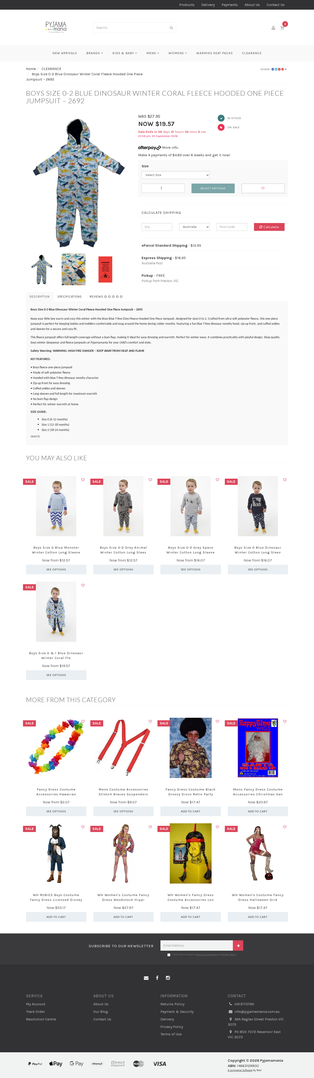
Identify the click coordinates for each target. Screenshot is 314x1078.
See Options (56, 569)
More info (169, 147)
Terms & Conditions (206, 954)
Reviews (97, 296)
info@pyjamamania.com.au (257, 1011)
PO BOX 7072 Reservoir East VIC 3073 (254, 1034)
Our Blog (100, 1011)
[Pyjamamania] (56, 27)
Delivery (208, 5)
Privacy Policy (229, 954)
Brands (93, 53)
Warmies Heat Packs (214, 53)
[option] (78, 182)
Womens (176, 53)
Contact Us (276, 5)
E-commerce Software (240, 1070)
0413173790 (244, 1004)
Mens (151, 53)
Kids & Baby (123, 53)
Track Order (35, 1011)
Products (186, 5)
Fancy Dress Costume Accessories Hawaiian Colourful (56, 794)
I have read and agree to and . (204, 954)
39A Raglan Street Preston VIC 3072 (256, 1022)
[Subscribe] (238, 945)
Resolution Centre (41, 1019)
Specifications (69, 296)
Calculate (271, 227)
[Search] (171, 27)
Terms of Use (171, 1034)
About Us (252, 5)
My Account (35, 1004)
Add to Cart (190, 811)
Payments (230, 5)
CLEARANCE (252, 53)
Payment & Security (177, 1011)
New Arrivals (64, 53)
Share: (266, 69)
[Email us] (146, 978)
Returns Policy (172, 1004)
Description (40, 296)
